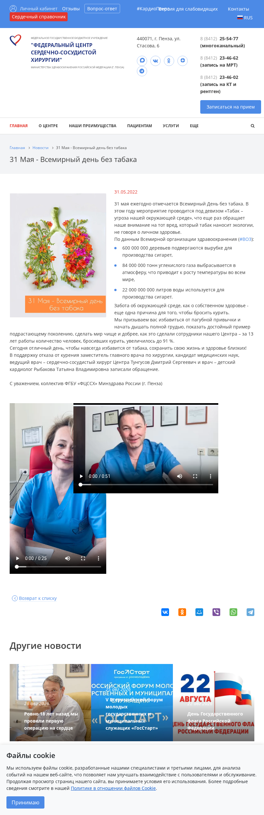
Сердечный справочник (39, 17)
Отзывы (71, 8)
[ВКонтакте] (165, 612)
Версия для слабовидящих (188, 9)
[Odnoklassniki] (169, 61)
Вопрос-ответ (102, 8)
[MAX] (142, 61)
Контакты (238, 9)
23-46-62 (229, 58)
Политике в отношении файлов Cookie (113, 788)
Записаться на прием (231, 107)
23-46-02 (229, 77)
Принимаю (25, 802)
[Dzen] (182, 61)
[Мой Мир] (199, 612)
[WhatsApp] (233, 612)
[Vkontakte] (155, 61)
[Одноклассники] (182, 612)
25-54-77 (229, 38)
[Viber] (216, 612)
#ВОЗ (245, 239)
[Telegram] (142, 71)
